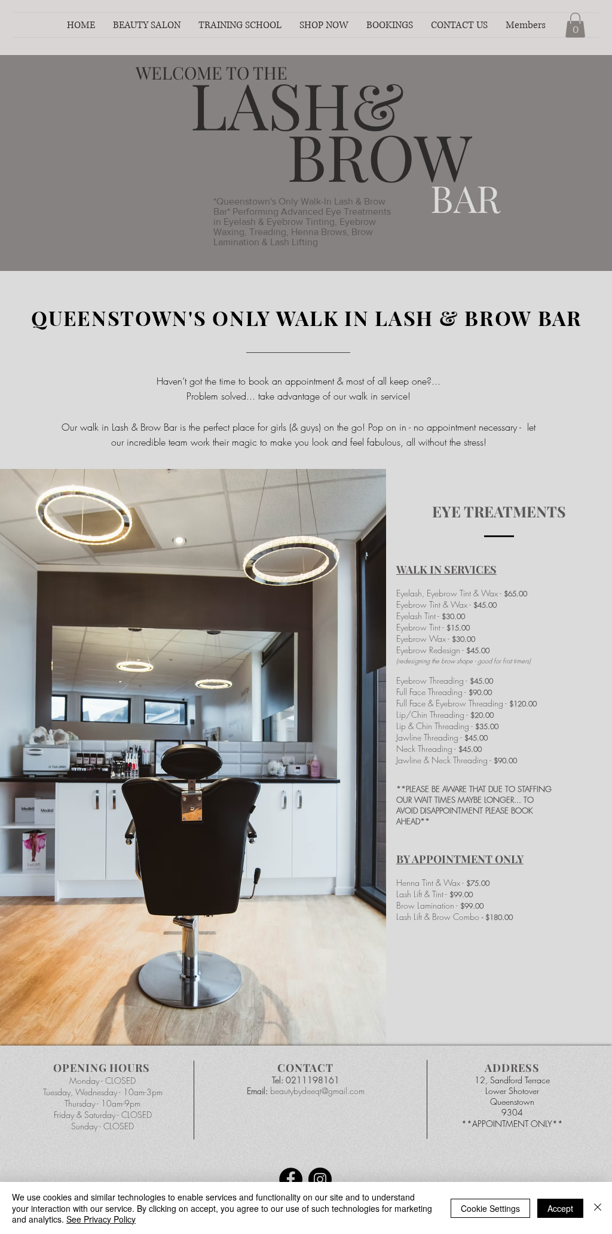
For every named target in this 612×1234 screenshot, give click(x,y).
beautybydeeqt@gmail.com (317, 1090)
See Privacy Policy (101, 1219)
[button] (146, 25)
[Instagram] (320, 1179)
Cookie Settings (490, 1208)
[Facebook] (290, 1179)
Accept (560, 1208)
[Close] (597, 1208)
